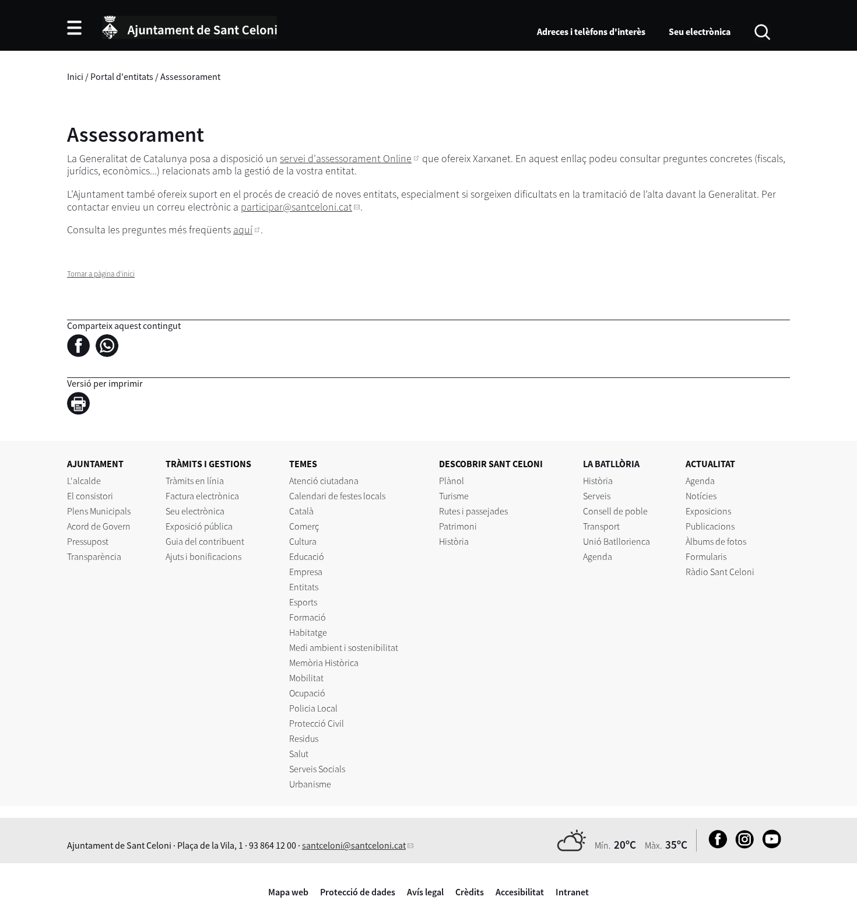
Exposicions (708, 511)
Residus (303, 738)
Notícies (701, 496)
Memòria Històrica (324, 662)
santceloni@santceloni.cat (354, 845)
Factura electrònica (202, 496)
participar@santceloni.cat (296, 206)
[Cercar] (762, 31)
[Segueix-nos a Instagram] (741, 845)
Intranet (572, 892)
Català (301, 511)
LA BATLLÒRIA (611, 464)
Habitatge (308, 632)
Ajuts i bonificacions (203, 556)
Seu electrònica (699, 31)
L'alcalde (84, 480)
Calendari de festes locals (337, 496)
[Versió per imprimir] (81, 405)
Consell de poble (615, 511)
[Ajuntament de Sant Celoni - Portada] (189, 25)
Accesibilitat (520, 892)
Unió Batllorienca (616, 541)
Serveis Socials (317, 769)
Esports (303, 602)
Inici (75, 76)
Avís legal (425, 892)
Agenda (597, 556)
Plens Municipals (99, 511)
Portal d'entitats (121, 76)
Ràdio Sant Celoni (720, 571)
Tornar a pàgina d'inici (101, 274)
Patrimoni (458, 526)
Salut (298, 753)
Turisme (454, 496)
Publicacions (710, 526)
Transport (601, 526)
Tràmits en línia (195, 480)
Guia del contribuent (205, 541)
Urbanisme (310, 784)
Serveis (596, 496)
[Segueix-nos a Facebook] (715, 845)
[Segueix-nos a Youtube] (768, 845)
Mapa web (288, 892)
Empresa (305, 571)
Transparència (94, 556)
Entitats (303, 587)
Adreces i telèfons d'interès (591, 31)
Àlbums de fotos (716, 541)
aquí (242, 229)
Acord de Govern (99, 526)
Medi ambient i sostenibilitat (343, 647)
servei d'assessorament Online (346, 158)
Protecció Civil (316, 723)
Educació (306, 556)
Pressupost (87, 541)
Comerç (304, 526)
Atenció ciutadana (324, 480)
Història (454, 541)
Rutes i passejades (473, 511)
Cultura (303, 541)
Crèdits (469, 892)
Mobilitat (306, 678)
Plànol (451, 480)
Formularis (706, 556)
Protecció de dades (357, 892)
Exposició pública (199, 526)
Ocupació (307, 693)
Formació (307, 617)
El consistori (90, 496)
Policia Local (313, 708)
